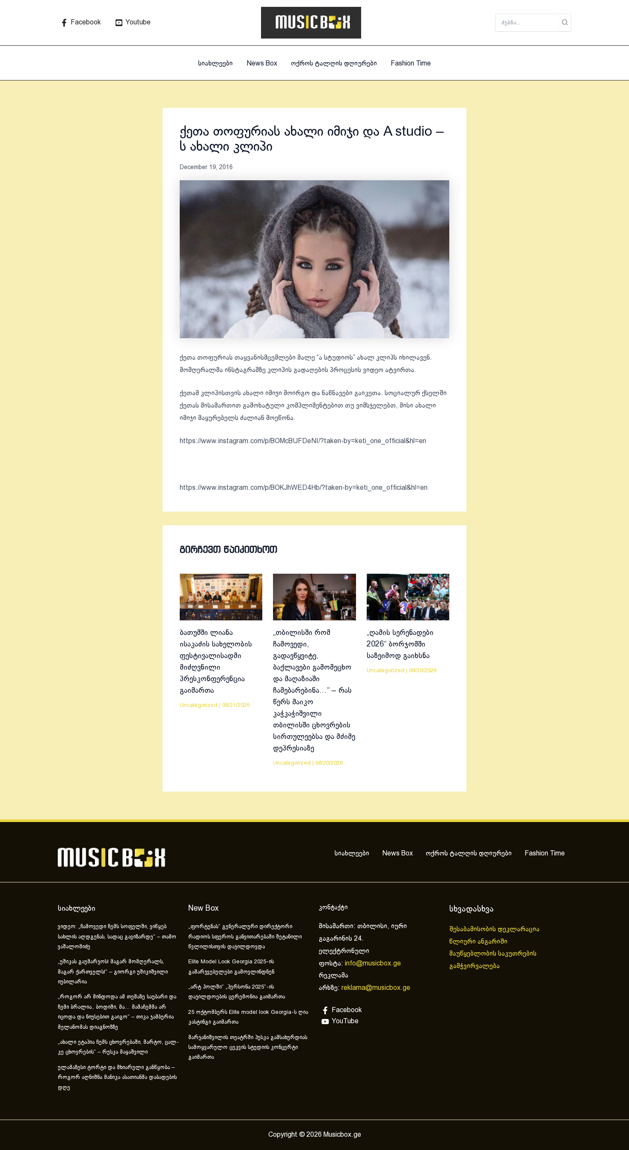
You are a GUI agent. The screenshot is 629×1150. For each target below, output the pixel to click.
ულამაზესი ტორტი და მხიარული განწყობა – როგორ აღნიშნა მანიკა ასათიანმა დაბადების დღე (117, 1077)
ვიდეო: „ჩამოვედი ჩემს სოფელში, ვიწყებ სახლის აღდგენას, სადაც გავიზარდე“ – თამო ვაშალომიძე (117, 937)
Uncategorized (198, 705)
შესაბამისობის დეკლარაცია (495, 929)
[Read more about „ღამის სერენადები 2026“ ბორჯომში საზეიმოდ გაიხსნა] (408, 597)
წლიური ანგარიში (479, 941)
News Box (261, 63)
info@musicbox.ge (373, 963)
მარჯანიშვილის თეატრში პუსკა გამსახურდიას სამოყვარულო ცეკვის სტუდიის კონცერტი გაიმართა (247, 1048)
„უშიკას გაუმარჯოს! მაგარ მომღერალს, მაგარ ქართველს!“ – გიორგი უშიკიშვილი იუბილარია (113, 972)
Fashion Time (411, 63)
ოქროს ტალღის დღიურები (334, 63)
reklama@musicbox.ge (375, 988)
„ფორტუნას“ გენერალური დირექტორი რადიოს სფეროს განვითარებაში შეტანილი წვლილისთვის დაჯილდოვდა (245, 937)
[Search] (565, 22)
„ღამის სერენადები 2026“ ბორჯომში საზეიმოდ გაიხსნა (400, 644)
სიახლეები (215, 63)
